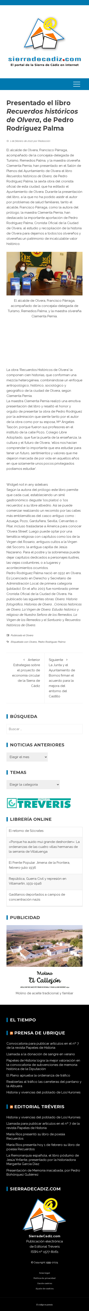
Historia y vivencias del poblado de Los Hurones (43, 1095)
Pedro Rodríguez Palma (51, 641)
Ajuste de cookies (45, 1291)
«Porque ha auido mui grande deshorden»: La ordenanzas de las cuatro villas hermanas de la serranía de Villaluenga (44, 836)
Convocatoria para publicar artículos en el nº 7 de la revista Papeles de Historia (42, 1048)
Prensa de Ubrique (39, 1035)
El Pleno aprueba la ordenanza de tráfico (38, 1078)
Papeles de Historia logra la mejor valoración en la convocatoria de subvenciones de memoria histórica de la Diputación (43, 1067)
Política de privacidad (44, 1281)
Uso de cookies (44, 1286)
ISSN (34, 1254)
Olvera (29, 635)
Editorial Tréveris (39, 1109)
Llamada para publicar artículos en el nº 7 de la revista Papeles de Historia (43, 1128)
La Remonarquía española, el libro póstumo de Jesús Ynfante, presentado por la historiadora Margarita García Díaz (42, 1162)
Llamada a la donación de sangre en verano (40, 1057)
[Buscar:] (44, 729)
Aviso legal (44, 1275)
